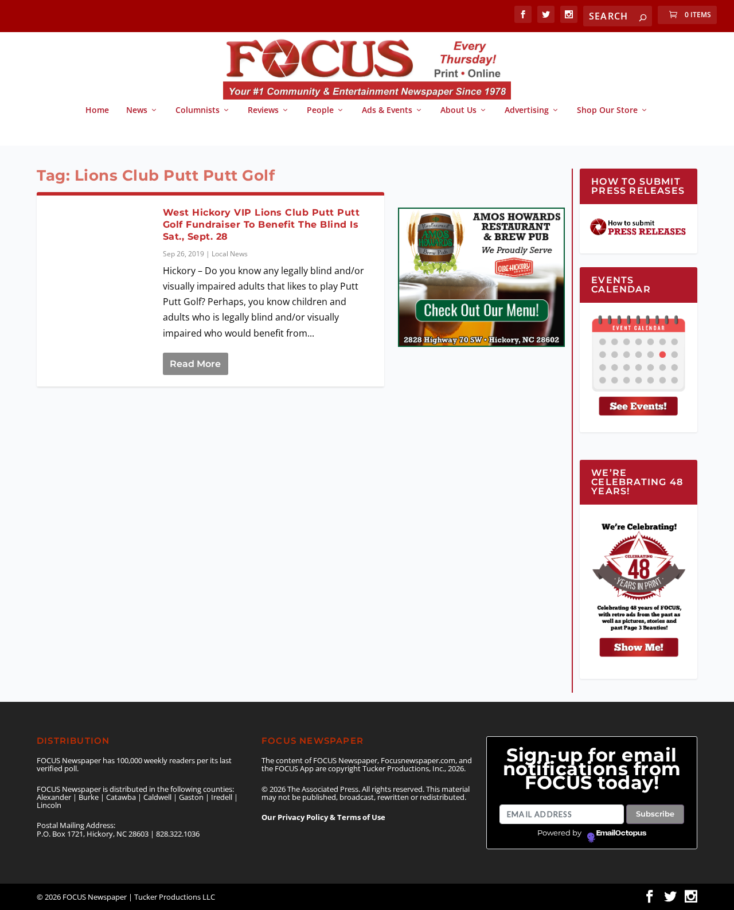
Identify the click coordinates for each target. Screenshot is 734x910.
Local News (230, 254)
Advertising (527, 110)
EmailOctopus (621, 833)
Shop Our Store (607, 110)
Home (97, 110)
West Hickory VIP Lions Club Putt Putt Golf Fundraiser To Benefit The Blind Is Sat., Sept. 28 (261, 224)
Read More (195, 363)
